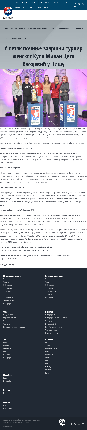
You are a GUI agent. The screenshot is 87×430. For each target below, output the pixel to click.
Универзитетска (10, 300)
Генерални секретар (11, 321)
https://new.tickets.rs (8, 258)
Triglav (48, 345)
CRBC (47, 357)
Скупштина (7, 324)
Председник (8, 315)
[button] (26, 38)
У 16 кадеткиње (51, 294)
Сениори (7, 282)
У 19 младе (49, 288)
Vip (46, 364)
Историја (7, 303)
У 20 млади (7, 285)
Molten (48, 370)
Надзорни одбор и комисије (15, 327)
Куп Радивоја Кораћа (54, 327)
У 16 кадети (8, 297)
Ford (47, 373)
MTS (47, 342)
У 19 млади (7, 288)
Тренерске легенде (53, 330)
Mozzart (48, 360)
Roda (47, 351)
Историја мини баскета (55, 321)
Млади (6, 351)
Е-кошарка (7, 393)
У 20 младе (49, 285)
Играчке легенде (52, 333)
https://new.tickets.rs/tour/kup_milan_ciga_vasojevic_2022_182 (25, 250)
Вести (5, 279)
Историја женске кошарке (56, 318)
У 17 (5, 294)
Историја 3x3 (50, 324)
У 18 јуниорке (50, 291)
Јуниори (6, 354)
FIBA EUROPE (8, 408)
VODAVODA (50, 354)
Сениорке (49, 282)
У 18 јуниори (8, 291)
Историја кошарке (52, 315)
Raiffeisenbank (51, 348)
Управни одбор (9, 318)
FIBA (5, 405)
